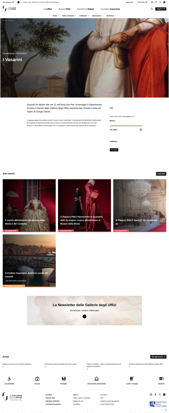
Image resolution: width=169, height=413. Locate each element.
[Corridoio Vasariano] (110, 8)
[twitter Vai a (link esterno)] (160, 394)
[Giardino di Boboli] (85, 8)
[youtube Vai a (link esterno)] (164, 394)
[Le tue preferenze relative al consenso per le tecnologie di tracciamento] (166, 410)
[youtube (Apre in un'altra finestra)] (164, 2)
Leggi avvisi (129, 2)
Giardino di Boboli (52, 401)
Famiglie (114, 150)
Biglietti (75, 395)
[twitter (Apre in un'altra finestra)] (160, 2)
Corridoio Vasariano (53, 404)
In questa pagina (33, 120)
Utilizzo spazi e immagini (81, 398)
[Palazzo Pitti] (64, 8)
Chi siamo (103, 395)
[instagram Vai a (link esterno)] (151, 394)
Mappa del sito (78, 401)
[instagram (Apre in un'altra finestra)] (152, 2)
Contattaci (76, 404)
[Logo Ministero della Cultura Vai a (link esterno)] (158, 404)
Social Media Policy (107, 404)
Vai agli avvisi (157, 357)
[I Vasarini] (9, 8)
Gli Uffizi (49, 395)
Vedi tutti (161, 174)
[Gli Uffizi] (48, 8)
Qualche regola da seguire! (109, 401)
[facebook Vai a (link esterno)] (155, 394)
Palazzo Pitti (50, 398)
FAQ (101, 398)
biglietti (160, 9)
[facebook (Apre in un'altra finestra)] (156, 2)
